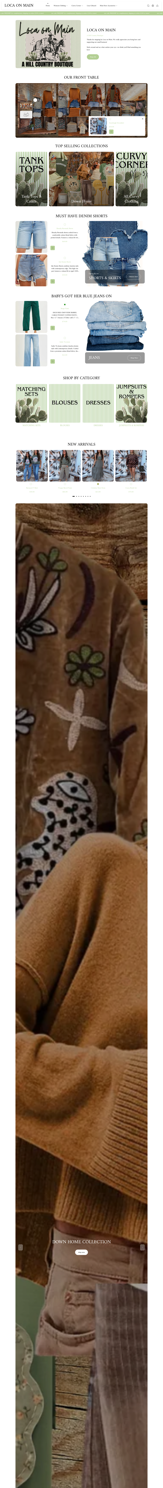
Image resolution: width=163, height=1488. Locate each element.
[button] (73, 496)
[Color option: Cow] (33, 484)
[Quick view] (111, 131)
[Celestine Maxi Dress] (98, 466)
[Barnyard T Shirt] (32, 466)
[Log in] (153, 6)
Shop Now (134, 358)
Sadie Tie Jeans (65, 342)
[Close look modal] (143, 119)
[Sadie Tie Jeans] (31, 350)
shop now (81, 1255)
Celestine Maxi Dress (98, 488)
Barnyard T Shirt (32, 488)
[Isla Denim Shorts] (31, 270)
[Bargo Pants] (31, 317)
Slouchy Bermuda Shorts (65, 228)
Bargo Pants (65, 308)
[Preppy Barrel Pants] (65, 466)
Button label (133, 277)
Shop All (93, 57)
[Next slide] (141, 469)
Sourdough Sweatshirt (116, 123)
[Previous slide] (21, 469)
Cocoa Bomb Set (131, 488)
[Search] (148, 6)
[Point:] (99, 96)
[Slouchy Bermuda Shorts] (31, 237)
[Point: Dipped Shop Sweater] (68, 99)
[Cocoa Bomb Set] (131, 466)
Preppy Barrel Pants (65, 488)
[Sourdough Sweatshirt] (98, 126)
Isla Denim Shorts (65, 262)
